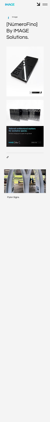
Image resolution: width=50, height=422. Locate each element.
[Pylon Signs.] (25, 181)
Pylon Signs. (13, 197)
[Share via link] (7, 157)
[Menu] (45, 4)
